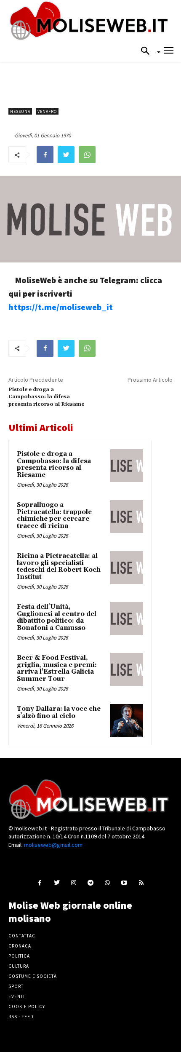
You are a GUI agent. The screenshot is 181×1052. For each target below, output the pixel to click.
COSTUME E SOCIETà (32, 976)
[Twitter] (66, 154)
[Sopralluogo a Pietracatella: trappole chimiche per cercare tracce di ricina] (126, 516)
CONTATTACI (22, 936)
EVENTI (16, 996)
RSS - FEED (21, 1017)
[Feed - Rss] (141, 882)
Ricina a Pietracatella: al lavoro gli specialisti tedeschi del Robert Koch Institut (59, 566)
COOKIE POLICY (26, 1006)
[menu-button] (168, 51)
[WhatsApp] (87, 154)
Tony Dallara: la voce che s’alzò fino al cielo (59, 712)
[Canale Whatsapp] (107, 882)
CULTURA (18, 966)
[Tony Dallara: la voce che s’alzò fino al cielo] (126, 720)
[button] (147, 51)
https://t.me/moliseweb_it (60, 307)
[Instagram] (73, 882)
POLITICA (19, 956)
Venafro (47, 111)
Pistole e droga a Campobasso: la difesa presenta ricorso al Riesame (46, 396)
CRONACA (19, 946)
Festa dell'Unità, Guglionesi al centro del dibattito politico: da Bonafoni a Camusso (56, 617)
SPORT (16, 986)
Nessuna (20, 111)
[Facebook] (45, 154)
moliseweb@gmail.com (53, 845)
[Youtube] (124, 882)
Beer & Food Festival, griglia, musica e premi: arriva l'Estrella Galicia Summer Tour (57, 668)
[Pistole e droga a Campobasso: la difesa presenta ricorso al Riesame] (126, 465)
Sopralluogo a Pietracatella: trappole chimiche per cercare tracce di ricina (54, 515)
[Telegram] (90, 882)
